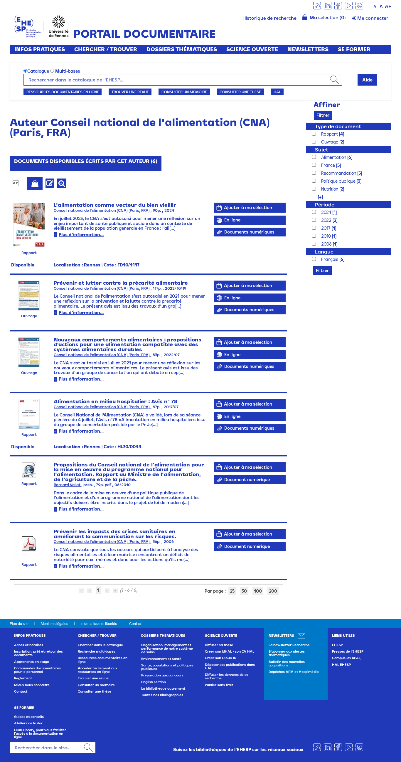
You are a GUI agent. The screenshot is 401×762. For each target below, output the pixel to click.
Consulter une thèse (240, 92)
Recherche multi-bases (96, 651)
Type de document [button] (338, 126)
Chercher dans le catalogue (100, 645)
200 (273, 590)
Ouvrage (330, 141)
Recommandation (339, 173)
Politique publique (339, 181)
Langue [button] (324, 251)
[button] (317, 196)
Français (330, 259)
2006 (327, 243)
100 (258, 590)
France (328, 165)
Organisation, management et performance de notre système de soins (167, 648)
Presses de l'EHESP (347, 651)
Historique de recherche (269, 18)
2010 (326, 236)
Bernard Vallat (67, 485)
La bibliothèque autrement (163, 688)
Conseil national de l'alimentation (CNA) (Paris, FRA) (102, 210)
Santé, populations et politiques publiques (167, 667)
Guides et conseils (29, 716)
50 (244, 590)
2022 (327, 220)
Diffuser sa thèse (219, 645)
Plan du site (19, 623)
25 (232, 590)
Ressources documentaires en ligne (62, 92)
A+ (388, 6)
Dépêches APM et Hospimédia (294, 671)
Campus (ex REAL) (346, 658)
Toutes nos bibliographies (162, 695)
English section (153, 682)
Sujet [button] (321, 149)
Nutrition (330, 188)
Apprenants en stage (31, 661)
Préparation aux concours (162, 675)
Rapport (330, 133)
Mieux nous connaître (32, 685)
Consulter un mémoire (184, 92)
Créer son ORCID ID (220, 658)
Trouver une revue (130, 92)
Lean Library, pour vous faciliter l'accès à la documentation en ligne (40, 733)
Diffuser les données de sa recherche (226, 676)
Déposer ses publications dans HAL (230, 666)
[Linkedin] (327, 5)
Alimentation (334, 157)
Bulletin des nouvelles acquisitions (287, 663)
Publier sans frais (219, 685)
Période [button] (324, 204)
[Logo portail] (41, 25)
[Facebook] (338, 5)
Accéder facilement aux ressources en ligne (97, 669)
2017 (326, 228)
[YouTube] (349, 5)
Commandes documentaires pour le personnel (37, 669)
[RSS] (317, 5)
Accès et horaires (28, 645)
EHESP (337, 645)
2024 (326, 212)
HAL (277, 92)
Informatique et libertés (98, 623)
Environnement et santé (161, 659)
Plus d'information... (81, 234)
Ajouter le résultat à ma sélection (35, 183)
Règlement (23, 678)
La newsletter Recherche (289, 645)
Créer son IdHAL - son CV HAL (229, 651)
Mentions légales (54, 623)
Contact (135, 623)
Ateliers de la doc (28, 723)
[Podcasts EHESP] (359, 5)
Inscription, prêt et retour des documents (38, 653)
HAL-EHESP (341, 664)
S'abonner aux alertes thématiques (287, 653)
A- (375, 6)
